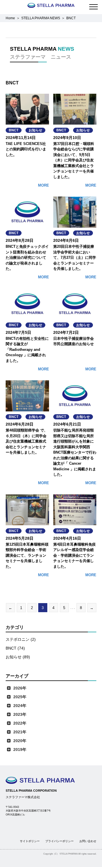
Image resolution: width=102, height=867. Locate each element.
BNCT (13, 130)
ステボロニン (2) (21, 639)
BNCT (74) (15, 648)
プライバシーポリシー (59, 841)
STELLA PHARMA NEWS (40, 18)
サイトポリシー (30, 841)
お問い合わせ (87, 841)
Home (10, 18)
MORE (43, 185)
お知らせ (35, 130)
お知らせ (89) (18, 657)
